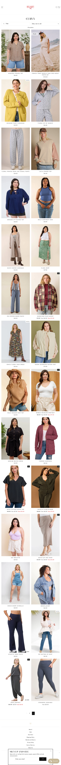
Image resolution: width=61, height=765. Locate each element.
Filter (6, 24)
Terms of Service (30, 745)
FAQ (30, 732)
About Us (30, 747)
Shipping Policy (30, 737)
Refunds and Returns (30, 740)
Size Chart (30, 734)
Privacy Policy (30, 742)
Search (30, 729)
